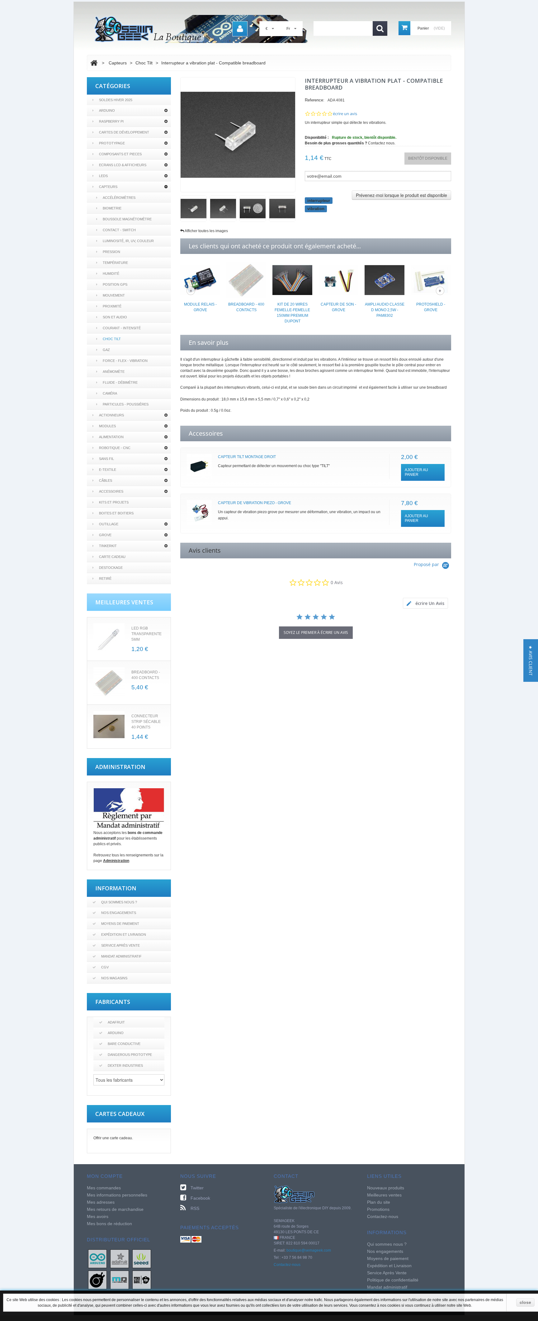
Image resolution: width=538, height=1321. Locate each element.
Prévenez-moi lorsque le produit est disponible (401, 195)
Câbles (105, 480)
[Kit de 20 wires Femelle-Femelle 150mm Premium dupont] (292, 280)
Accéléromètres (119, 197)
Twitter (197, 1187)
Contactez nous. (381, 143)
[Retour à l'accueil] (93, 62)
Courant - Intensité (122, 328)
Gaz (106, 350)
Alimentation (111, 437)
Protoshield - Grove (430, 307)
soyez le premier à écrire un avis (316, 632)
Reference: (314, 100)
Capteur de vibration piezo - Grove (254, 503)
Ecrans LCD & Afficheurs (122, 165)
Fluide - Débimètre (120, 382)
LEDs (103, 176)
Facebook (200, 1198)
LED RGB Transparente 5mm (146, 634)
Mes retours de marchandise (115, 1209)
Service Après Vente (120, 945)
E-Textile (107, 469)
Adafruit (116, 1022)
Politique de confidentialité (392, 1279)
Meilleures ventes (384, 1194)
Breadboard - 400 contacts (246, 307)
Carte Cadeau (112, 557)
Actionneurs (111, 415)
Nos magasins (114, 978)
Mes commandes (104, 1187)
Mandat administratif (121, 956)
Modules (107, 426)
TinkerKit (108, 546)
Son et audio (115, 317)
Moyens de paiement (120, 923)
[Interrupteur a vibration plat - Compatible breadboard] (193, 208)
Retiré (105, 578)
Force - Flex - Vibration (125, 361)
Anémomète (114, 371)
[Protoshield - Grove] (431, 280)
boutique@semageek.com (308, 1250)
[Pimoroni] (141, 1279)
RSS (195, 1208)
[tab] (425, 603)
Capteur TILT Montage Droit (247, 457)
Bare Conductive (124, 1044)
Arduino (107, 110)
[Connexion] (240, 28)
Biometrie (112, 208)
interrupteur (318, 200)
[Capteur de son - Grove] (338, 280)
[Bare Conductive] (97, 1279)
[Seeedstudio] (141, 1258)
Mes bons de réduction (109, 1223)
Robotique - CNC (114, 448)
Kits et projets (114, 502)
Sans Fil (106, 459)
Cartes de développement (124, 132)
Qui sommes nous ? (119, 902)
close (525, 1302)
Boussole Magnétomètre (127, 219)
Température (115, 263)
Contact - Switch (119, 230)
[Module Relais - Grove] (200, 280)
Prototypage (112, 143)
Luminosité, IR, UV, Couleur (128, 241)
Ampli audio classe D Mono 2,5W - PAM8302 (384, 310)
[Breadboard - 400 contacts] (246, 280)
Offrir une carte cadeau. (113, 1138)
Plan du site (378, 1202)
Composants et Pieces (120, 154)
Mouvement (114, 295)
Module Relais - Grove (200, 307)
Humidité (111, 273)
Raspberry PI (111, 121)
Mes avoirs (97, 1216)
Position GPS (115, 284)
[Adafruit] (119, 1258)
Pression (111, 252)
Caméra (110, 393)
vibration (315, 208)
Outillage (108, 524)
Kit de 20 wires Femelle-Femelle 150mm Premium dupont (292, 312)
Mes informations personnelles (117, 1194)
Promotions (378, 1209)
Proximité (112, 306)
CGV (105, 967)
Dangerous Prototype (130, 1054)
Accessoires (111, 491)
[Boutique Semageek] (203, 29)
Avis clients (205, 550)
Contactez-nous (287, 1264)
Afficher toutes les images (206, 231)
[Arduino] (97, 1258)
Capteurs (108, 187)
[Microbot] (119, 1279)
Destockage (111, 567)
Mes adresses (101, 1202)
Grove (105, 535)
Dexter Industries (125, 1065)
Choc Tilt (112, 339)
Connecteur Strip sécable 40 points (146, 721)
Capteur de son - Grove (338, 307)
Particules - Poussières (126, 404)
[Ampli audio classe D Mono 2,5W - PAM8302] (384, 280)
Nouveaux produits (385, 1187)
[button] (530, 660)
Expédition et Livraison (123, 934)
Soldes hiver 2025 (115, 100)
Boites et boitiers (116, 513)
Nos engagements (118, 913)
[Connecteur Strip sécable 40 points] (109, 726)
